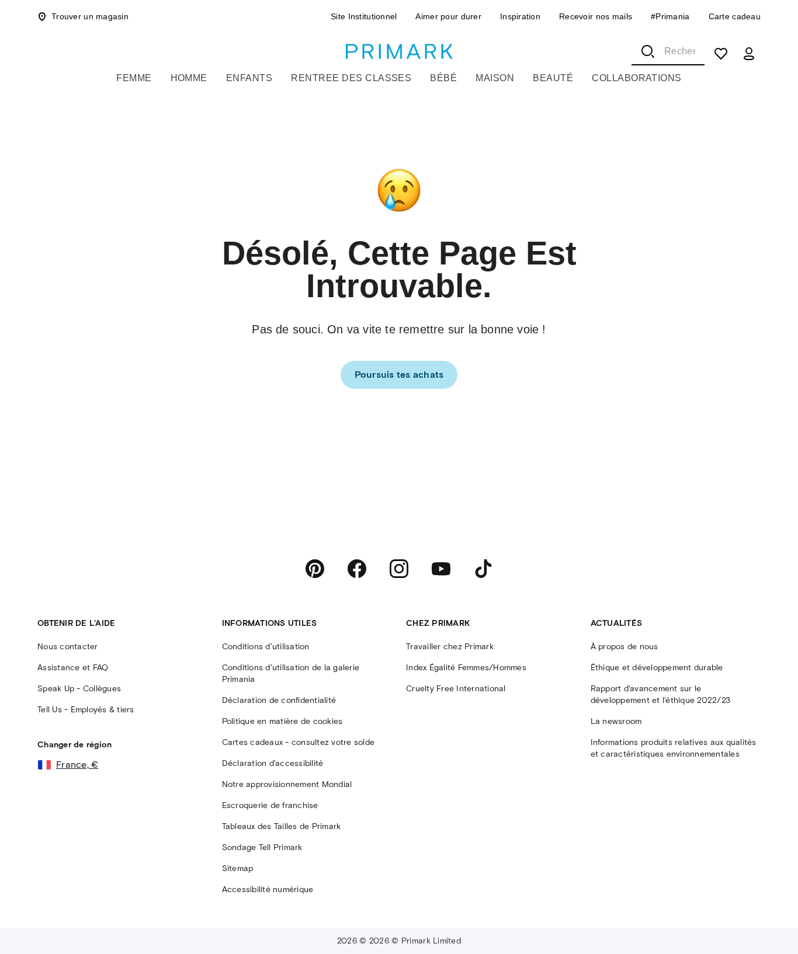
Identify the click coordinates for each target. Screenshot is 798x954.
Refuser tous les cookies (465, 924)
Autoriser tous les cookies (663, 924)
